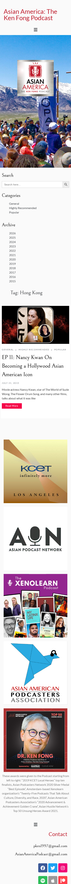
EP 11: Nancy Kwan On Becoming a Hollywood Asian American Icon (33, 366)
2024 (12, 242)
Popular (14, 212)
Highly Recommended (23, 208)
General (14, 203)
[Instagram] (62, 867)
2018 (12, 268)
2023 (12, 246)
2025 (12, 237)
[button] (35, 29)
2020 (12, 259)
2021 (12, 255)
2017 (12, 272)
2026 (12, 233)
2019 (12, 263)
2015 (12, 281)
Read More (11, 405)
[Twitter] (52, 867)
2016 (12, 276)
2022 (12, 250)
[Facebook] (42, 867)
